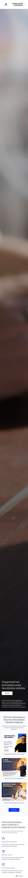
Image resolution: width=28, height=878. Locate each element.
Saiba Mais (7, 693)
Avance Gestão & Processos (17, 4)
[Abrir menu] (25, 4)
